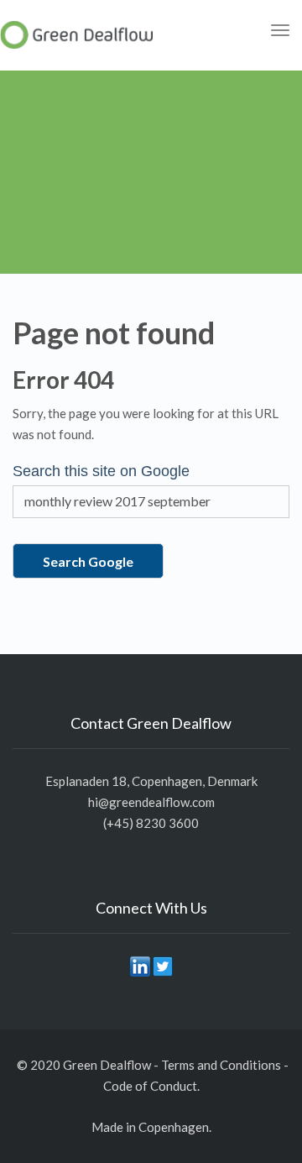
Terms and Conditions (221, 1064)
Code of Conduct (150, 1085)
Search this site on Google (101, 471)
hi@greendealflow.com (151, 801)
